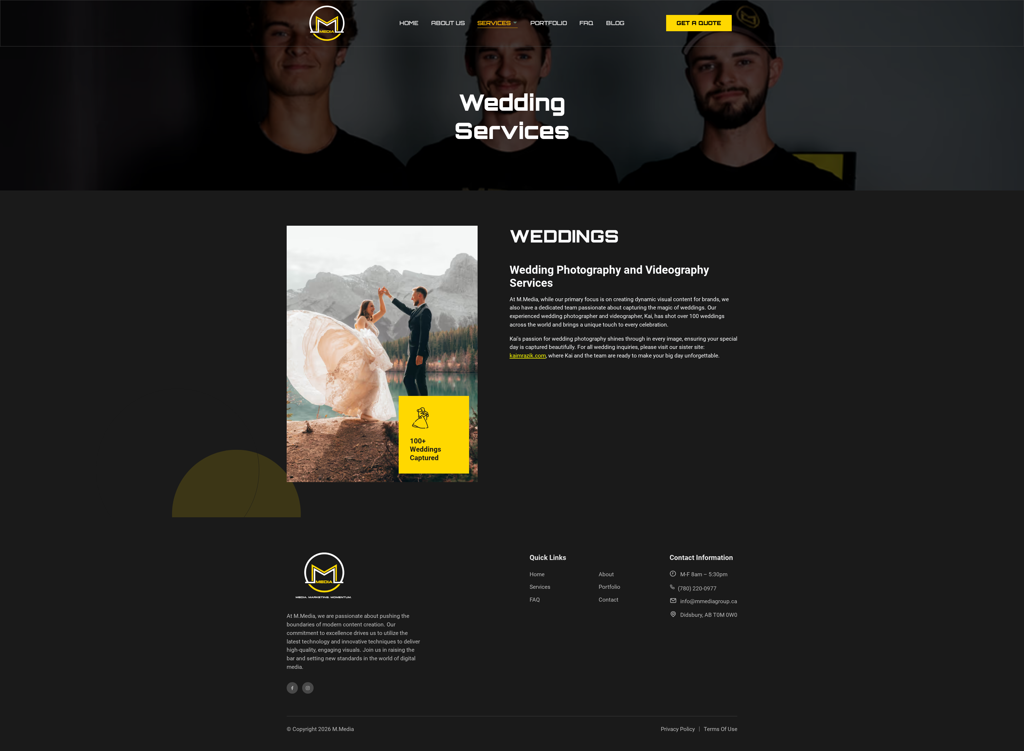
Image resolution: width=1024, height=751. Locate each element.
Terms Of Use (720, 729)
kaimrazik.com (528, 355)
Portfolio (548, 22)
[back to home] (327, 23)
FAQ (586, 22)
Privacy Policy (678, 729)
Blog (615, 22)
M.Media (343, 729)
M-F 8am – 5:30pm (703, 574)
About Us (448, 22)
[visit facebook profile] (292, 687)
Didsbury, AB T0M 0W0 (708, 614)
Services (494, 22)
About (606, 574)
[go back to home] (324, 578)
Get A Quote (699, 22)
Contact (608, 599)
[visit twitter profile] (307, 687)
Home (408, 22)
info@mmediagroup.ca (708, 601)
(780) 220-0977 (697, 588)
